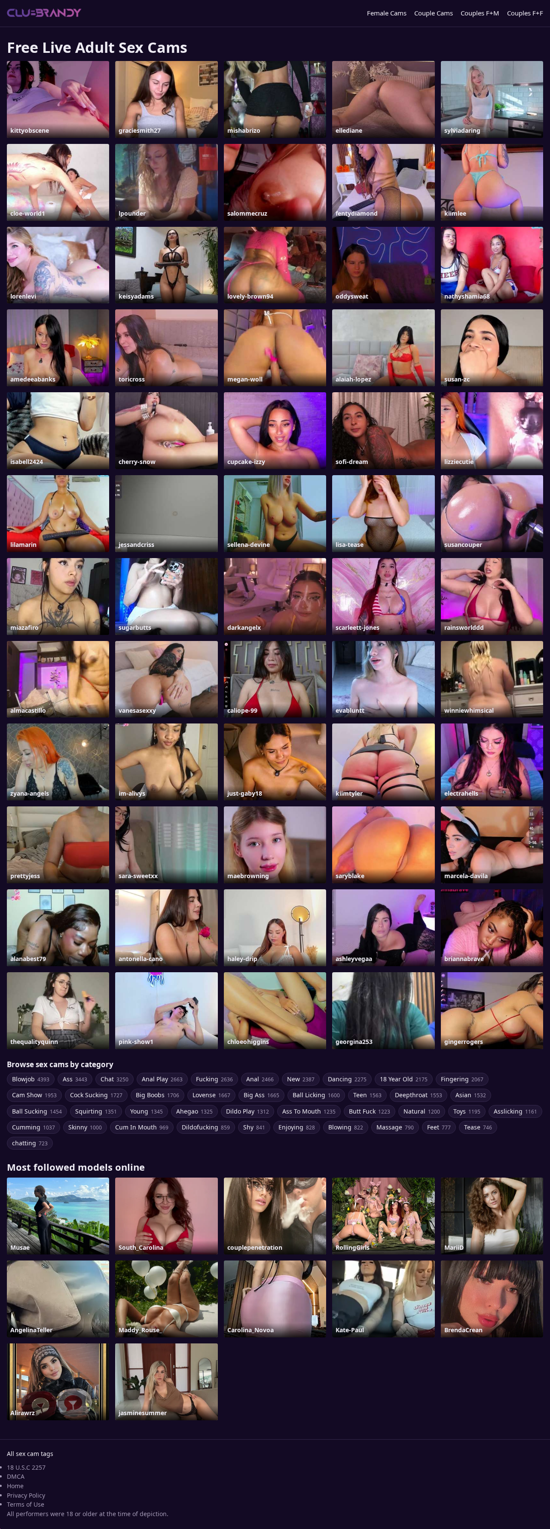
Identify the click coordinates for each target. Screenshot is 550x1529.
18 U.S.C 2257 (26, 1467)
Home (15, 1486)
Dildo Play (247, 1111)
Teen (367, 1095)
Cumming (33, 1127)
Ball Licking (316, 1095)
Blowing (345, 1127)
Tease (478, 1127)
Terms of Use (25, 1504)
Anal (260, 1079)
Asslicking (515, 1111)
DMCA (15, 1476)
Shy (254, 1127)
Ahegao (194, 1111)
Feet (439, 1127)
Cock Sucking (96, 1095)
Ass (75, 1079)
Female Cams (386, 13)
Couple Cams (433, 13)
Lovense (211, 1095)
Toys (466, 1111)
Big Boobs (157, 1095)
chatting (30, 1143)
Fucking (214, 1079)
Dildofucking (206, 1127)
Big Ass (261, 1095)
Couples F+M (480, 13)
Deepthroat (418, 1095)
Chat (114, 1079)
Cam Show (34, 1095)
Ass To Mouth (309, 1111)
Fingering (462, 1079)
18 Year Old (404, 1079)
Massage (395, 1127)
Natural (421, 1111)
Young (146, 1111)
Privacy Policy (26, 1495)
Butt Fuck (369, 1111)
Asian (470, 1095)
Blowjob (30, 1079)
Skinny (85, 1127)
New (301, 1079)
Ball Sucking (37, 1111)
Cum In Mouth (141, 1127)
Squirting (96, 1111)
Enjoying (296, 1127)
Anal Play (162, 1079)
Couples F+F (525, 13)
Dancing (347, 1079)
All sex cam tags (30, 1454)
